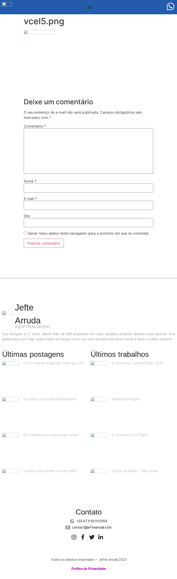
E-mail (30, 198)
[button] (89, 7)
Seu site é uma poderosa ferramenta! (49, 399)
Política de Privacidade (88, 569)
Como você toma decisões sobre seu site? (53, 363)
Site (27, 216)
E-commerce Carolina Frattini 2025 (137, 363)
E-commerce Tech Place (129, 435)
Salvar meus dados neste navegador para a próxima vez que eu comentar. (88, 233)
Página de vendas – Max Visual (135, 471)
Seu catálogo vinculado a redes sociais (51, 435)
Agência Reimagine (126, 399)
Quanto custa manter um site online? (50, 471)
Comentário (35, 126)
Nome (30, 181)
